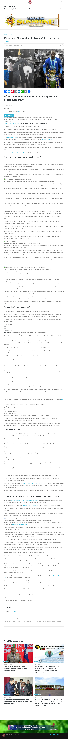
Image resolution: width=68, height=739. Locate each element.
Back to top (61, 736)
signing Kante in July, (12, 137)
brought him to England (25, 161)
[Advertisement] (34, 632)
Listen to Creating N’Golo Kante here (17, 152)
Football (19, 111)
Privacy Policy (56, 735)
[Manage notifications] (3, 735)
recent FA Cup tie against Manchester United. (33, 483)
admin (7, 41)
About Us (31, 735)
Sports (10, 34)
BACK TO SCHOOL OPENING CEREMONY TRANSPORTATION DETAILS (21, 9)
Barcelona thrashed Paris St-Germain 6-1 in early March (24, 500)
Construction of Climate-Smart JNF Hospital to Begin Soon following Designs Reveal (16, 668)
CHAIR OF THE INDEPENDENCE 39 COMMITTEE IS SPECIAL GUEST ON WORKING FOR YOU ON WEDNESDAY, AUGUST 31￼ (48, 669)
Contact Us (38, 735)
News (5, 34)
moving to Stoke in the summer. (19, 524)
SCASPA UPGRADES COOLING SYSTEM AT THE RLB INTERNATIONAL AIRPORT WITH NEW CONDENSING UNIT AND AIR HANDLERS (49, 702)
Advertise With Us (47, 735)
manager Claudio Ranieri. (48, 139)
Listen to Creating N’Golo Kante (11, 123)
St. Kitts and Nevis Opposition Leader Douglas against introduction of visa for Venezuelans (18, 701)
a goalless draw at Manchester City (31, 505)
